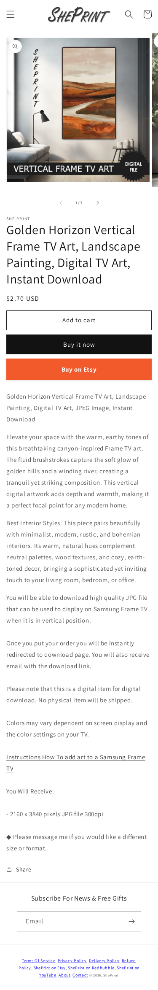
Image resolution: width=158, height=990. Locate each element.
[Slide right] (97, 203)
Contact (80, 975)
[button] (10, 14)
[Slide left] (60, 203)
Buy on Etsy (79, 369)
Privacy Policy (72, 960)
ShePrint (111, 975)
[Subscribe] (131, 921)
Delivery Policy (104, 960)
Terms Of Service (38, 960)
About (64, 975)
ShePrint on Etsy (50, 968)
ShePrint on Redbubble (91, 968)
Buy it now (79, 344)
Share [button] (24, 869)
